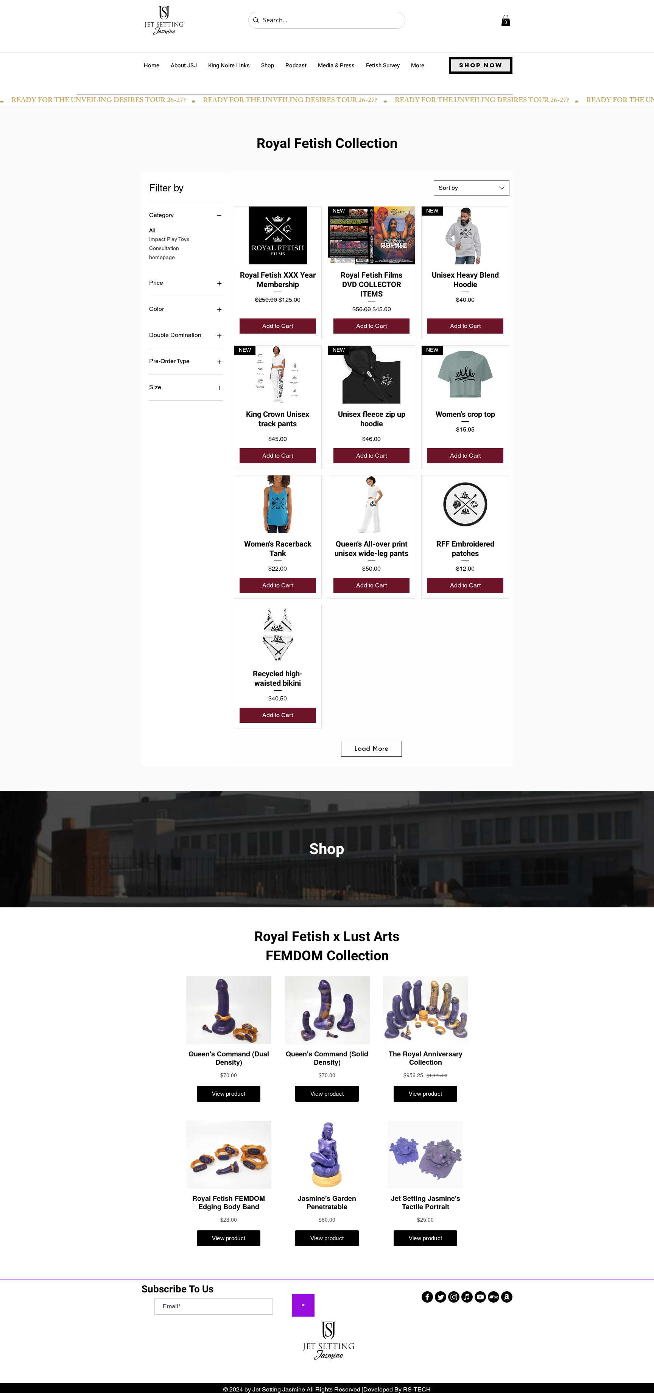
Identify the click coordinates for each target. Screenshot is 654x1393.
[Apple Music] (467, 1297)
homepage (162, 257)
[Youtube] (480, 1297)
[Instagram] (453, 1297)
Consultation (164, 248)
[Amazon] (506, 1297)
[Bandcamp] (493, 1297)
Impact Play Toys (169, 239)
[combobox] (471, 188)
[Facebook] (427, 1297)
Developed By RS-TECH (397, 1389)
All (152, 230)
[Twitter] (440, 1297)
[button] (506, 20)
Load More (371, 749)
